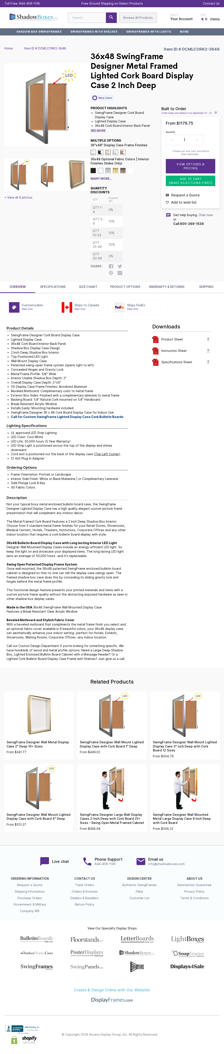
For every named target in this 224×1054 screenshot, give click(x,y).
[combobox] (92, 17)
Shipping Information (30, 891)
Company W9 (29, 911)
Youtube (217, 1034)
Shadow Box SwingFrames (39, 31)
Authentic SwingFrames (139, 885)
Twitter (188, 1034)
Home (8, 48)
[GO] (111, 17)
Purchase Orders (30, 898)
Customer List (140, 898)
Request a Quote (29, 885)
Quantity (170, 132)
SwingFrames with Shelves (93, 31)
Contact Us (211, 3)
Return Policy (84, 904)
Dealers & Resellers (84, 898)
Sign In (174, 14)
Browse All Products (138, 17)
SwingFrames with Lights (148, 31)
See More (98, 130)
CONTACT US (84, 878)
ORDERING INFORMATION (30, 878)
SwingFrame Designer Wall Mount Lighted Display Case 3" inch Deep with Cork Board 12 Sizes (185, 746)
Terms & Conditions (194, 898)
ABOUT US (194, 878)
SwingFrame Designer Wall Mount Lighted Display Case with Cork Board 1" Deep (112, 744)
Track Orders (84, 885)
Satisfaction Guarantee (194, 885)
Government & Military (29, 904)
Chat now (206, 215)
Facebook (178, 1034)
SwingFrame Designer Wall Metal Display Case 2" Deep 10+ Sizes (38, 744)
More (184, 31)
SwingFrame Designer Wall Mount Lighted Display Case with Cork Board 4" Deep (38, 817)
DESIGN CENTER (139, 878)
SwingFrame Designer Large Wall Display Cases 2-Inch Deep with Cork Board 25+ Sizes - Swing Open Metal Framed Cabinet (112, 819)
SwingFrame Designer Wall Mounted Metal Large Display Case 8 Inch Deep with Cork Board (182, 819)
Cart (203, 14)
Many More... (101, 178)
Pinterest (197, 1034)
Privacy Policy (194, 891)
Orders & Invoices (85, 891)
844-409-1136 (29, 3)
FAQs (139, 891)
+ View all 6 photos (18, 197)
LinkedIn (207, 1034)
